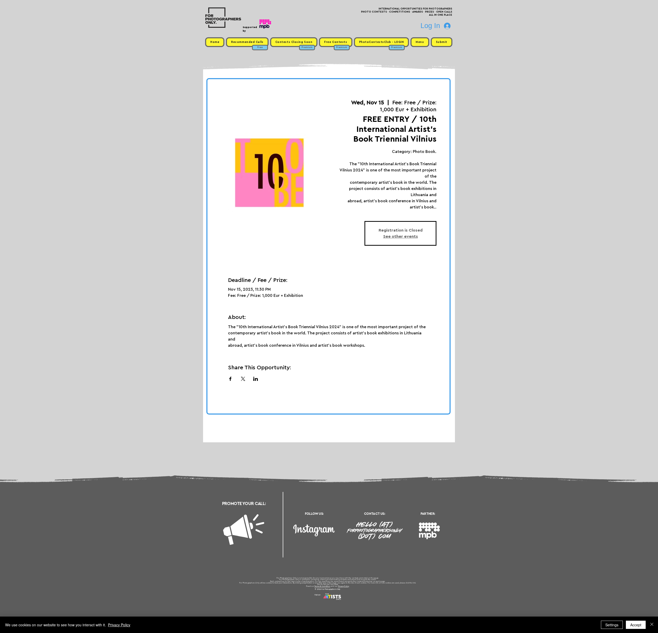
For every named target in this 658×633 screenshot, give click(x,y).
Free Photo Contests (321, 601)
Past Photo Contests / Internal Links (346, 601)
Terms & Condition (322, 586)
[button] (419, 42)
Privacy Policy (343, 586)
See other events (400, 236)
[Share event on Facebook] (230, 379)
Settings (611, 624)
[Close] (652, 625)
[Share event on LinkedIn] (255, 379)
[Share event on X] (243, 379)
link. (414, 583)
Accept (635, 624)
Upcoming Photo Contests (300, 601)
